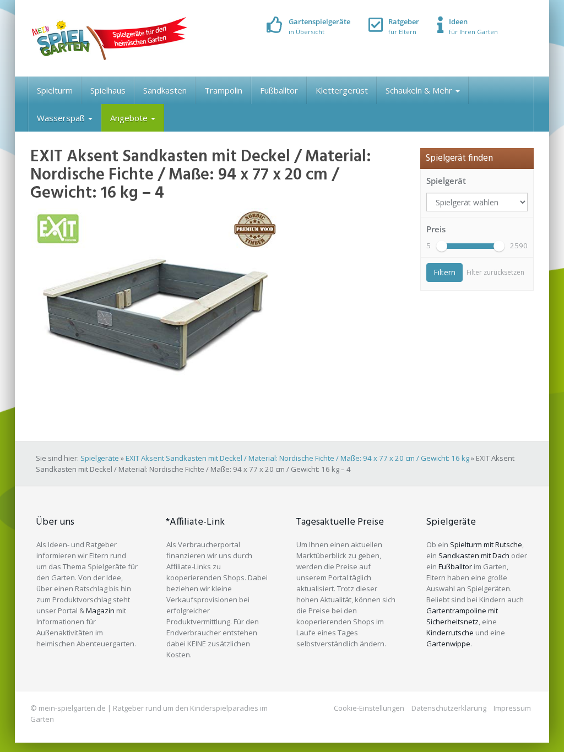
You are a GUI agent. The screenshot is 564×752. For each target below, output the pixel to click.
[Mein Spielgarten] (108, 38)
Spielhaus (108, 90)
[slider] (441, 246)
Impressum (512, 708)
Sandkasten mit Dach (473, 555)
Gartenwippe (448, 644)
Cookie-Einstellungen (369, 708)
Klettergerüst (342, 90)
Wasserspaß (62, 117)
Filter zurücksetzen (495, 272)
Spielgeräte (99, 458)
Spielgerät (446, 180)
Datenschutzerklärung (448, 708)
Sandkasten (165, 90)
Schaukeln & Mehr (420, 90)
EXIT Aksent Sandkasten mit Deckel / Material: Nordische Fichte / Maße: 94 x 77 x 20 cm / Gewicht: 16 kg (297, 458)
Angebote (130, 117)
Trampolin (223, 90)
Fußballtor (279, 90)
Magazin (100, 610)
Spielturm (55, 90)
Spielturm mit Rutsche (486, 544)
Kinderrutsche (450, 632)
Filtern (444, 272)
